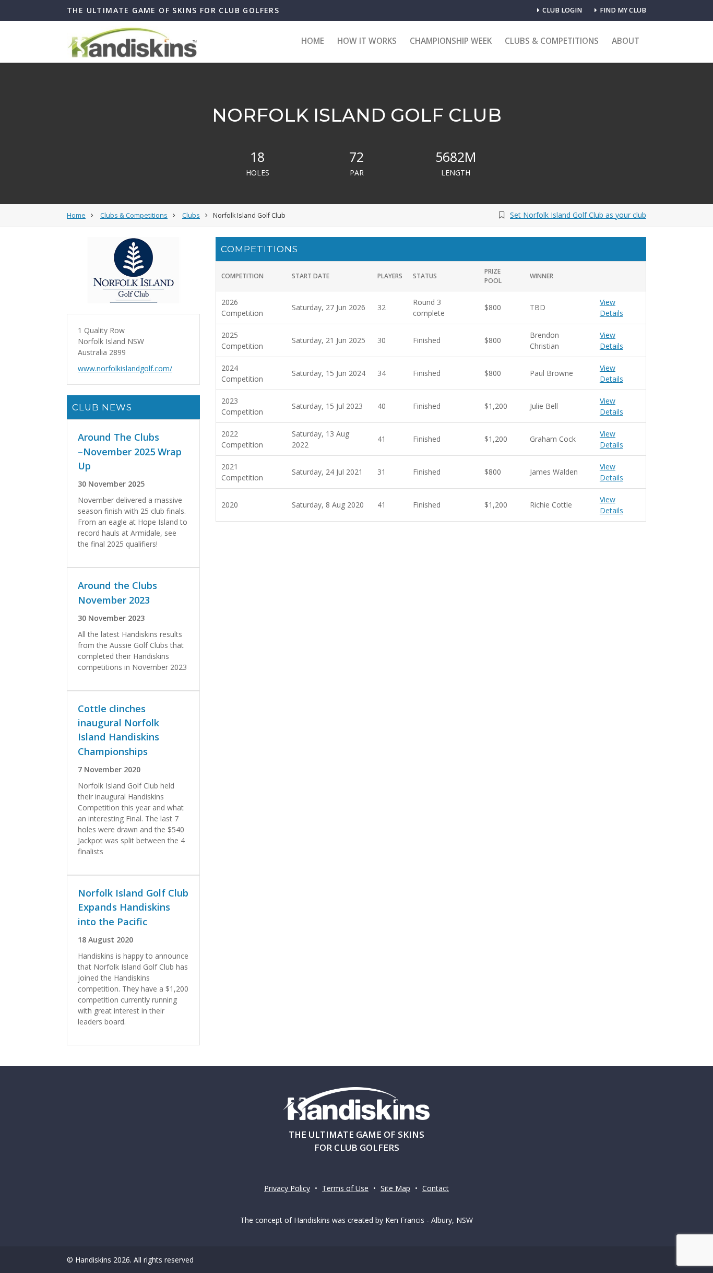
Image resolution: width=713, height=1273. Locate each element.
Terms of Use (345, 1188)
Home (312, 41)
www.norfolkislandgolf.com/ (125, 368)
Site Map (395, 1188)
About (625, 41)
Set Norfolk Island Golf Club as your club (578, 215)
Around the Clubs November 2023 (117, 592)
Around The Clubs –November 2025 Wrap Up (130, 451)
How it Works (367, 41)
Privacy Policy (287, 1188)
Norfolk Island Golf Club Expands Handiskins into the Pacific (133, 907)
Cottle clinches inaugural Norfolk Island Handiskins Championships (118, 730)
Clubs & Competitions (552, 41)
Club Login (562, 10)
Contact (435, 1188)
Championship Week (451, 41)
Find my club (623, 10)
